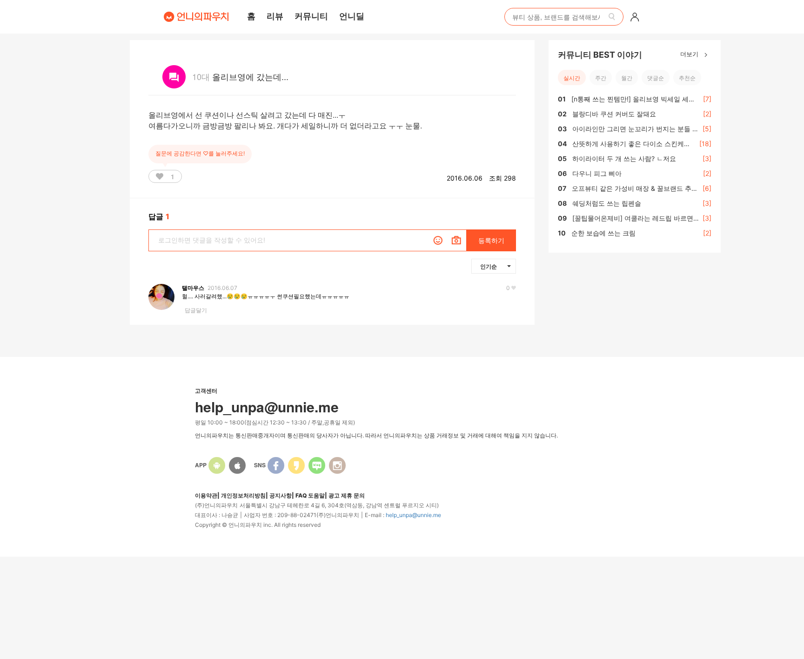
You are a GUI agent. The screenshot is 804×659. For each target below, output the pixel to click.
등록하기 (491, 240)
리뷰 (275, 16)
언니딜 (351, 16)
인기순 (488, 266)
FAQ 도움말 (310, 495)
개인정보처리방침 (243, 495)
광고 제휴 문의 (346, 495)
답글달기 (196, 310)
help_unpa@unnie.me (413, 514)
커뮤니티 (311, 16)
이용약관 (206, 495)
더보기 (690, 53)
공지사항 (280, 495)
